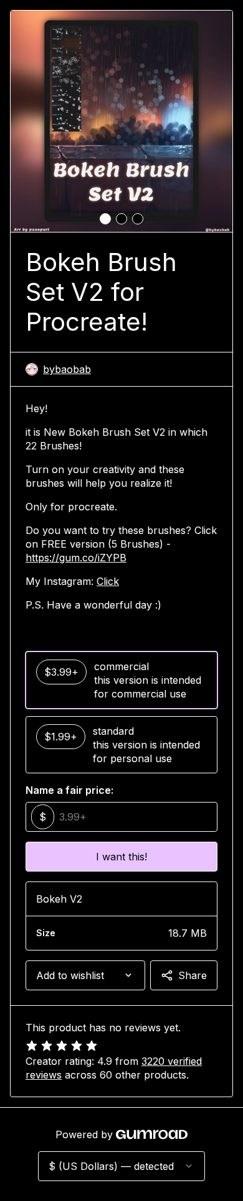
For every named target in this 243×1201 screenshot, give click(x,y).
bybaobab (67, 369)
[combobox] (85, 975)
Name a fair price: (69, 790)
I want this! (121, 856)
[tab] (105, 218)
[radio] (121, 680)
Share (192, 975)
